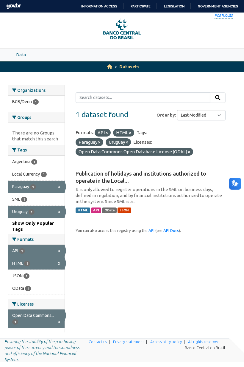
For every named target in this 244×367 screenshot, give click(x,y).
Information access (99, 6)
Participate (141, 6)
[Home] (109, 66)
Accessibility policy (166, 342)
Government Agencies (218, 6)
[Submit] (218, 97)
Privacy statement (128, 342)
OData (109, 210)
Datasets (129, 66)
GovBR (13, 6)
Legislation (174, 6)
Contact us (98, 342)
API (96, 210)
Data (21, 54)
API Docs (171, 230)
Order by (166, 115)
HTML (83, 210)
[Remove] (107, 133)
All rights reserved (204, 342)
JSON (124, 210)
